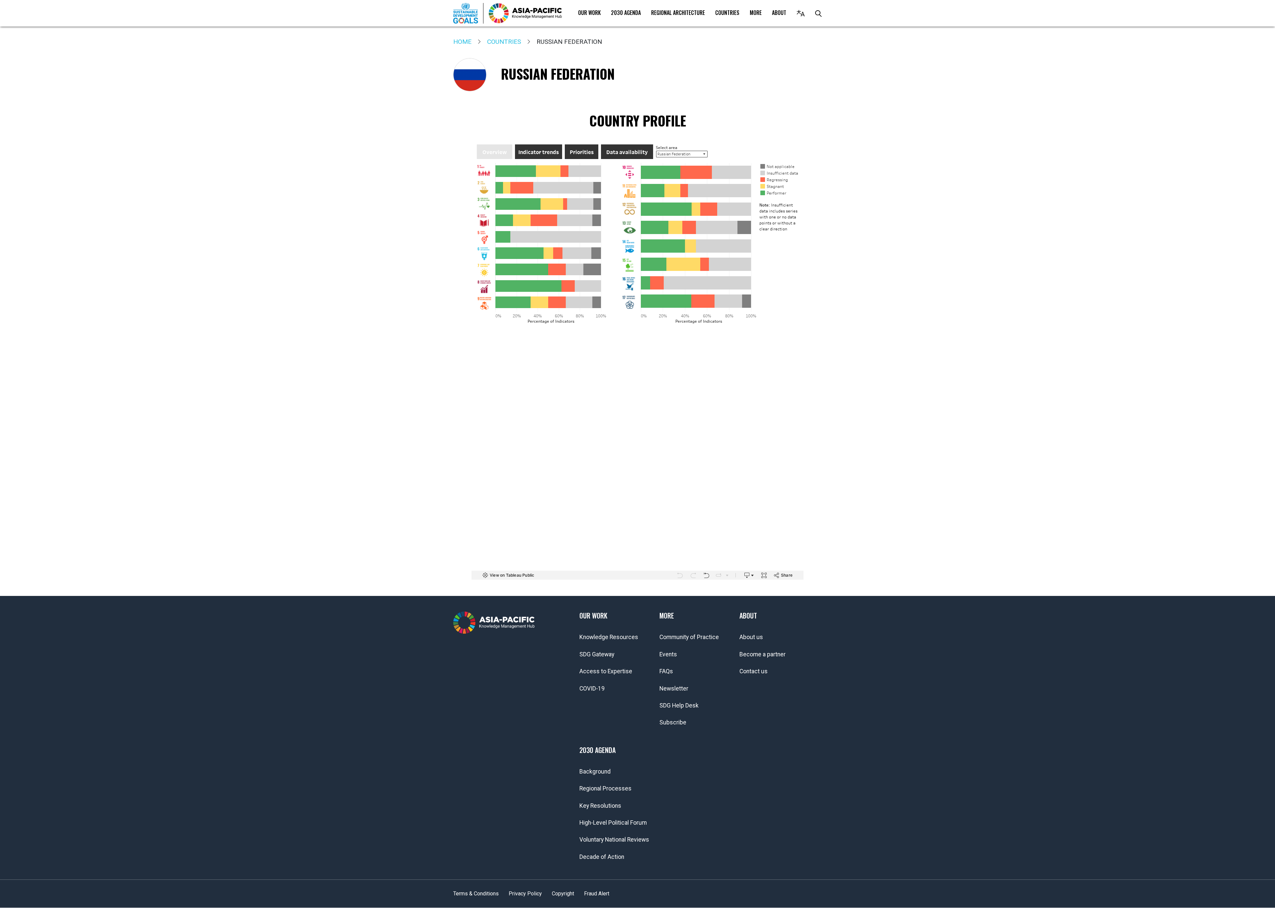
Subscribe (672, 722)
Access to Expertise (605, 671)
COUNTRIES (727, 13)
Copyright (563, 893)
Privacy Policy (525, 893)
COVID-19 (592, 688)
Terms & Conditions (476, 893)
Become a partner (762, 654)
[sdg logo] (468, 13)
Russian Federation (558, 74)
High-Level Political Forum (613, 822)
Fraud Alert (596, 893)
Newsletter (673, 688)
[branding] (525, 13)
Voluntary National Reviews (614, 839)
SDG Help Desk (679, 705)
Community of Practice (689, 637)
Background (595, 771)
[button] (801, 13)
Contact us (753, 671)
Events (668, 654)
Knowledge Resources (608, 637)
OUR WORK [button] (589, 13)
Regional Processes (605, 788)
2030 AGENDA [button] (626, 13)
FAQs (666, 671)
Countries (504, 41)
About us (751, 637)
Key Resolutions (600, 805)
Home (462, 41)
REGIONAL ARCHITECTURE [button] (678, 13)
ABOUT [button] (779, 13)
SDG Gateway (596, 654)
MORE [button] (756, 13)
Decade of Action (601, 857)
